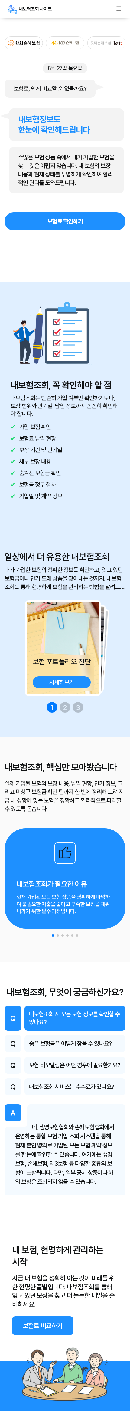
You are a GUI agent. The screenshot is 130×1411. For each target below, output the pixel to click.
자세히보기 (61, 682)
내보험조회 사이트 (12, 9)
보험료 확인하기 (65, 221)
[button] (53, 935)
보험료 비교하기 (43, 1326)
